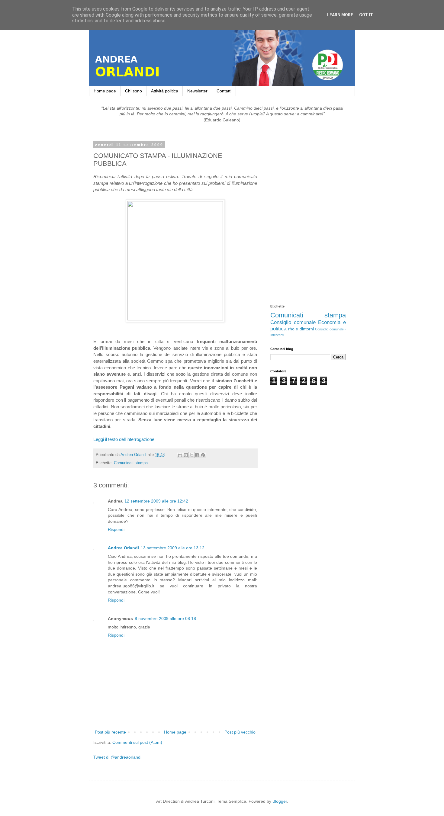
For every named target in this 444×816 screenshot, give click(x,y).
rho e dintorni (301, 328)
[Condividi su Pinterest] (203, 455)
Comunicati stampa (131, 463)
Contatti (224, 90)
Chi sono (133, 90)
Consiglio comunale (293, 322)
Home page (105, 90)
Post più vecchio (240, 732)
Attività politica (164, 90)
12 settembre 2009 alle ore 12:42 (156, 501)
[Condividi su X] (191, 455)
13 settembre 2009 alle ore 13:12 (172, 547)
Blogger (279, 801)
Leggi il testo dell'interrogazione (123, 439)
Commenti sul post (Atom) (137, 742)
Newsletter (197, 90)
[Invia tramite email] (180, 455)
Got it (366, 14)
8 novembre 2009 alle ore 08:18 (165, 618)
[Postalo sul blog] (186, 455)
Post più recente (110, 732)
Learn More (340, 14)
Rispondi (116, 529)
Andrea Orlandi (123, 547)
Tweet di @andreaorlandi (117, 757)
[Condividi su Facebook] (197, 455)
